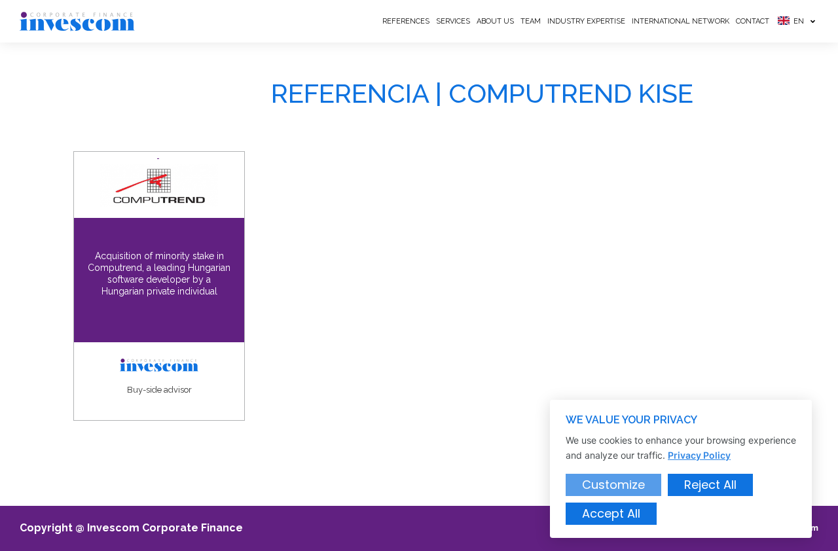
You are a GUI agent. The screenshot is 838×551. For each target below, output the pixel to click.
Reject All (710, 484)
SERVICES (453, 21)
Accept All (611, 513)
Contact (752, 21)
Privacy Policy (699, 455)
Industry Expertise (586, 21)
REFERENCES (405, 21)
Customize (613, 484)
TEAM (530, 21)
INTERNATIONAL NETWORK (680, 21)
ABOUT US (495, 21)
